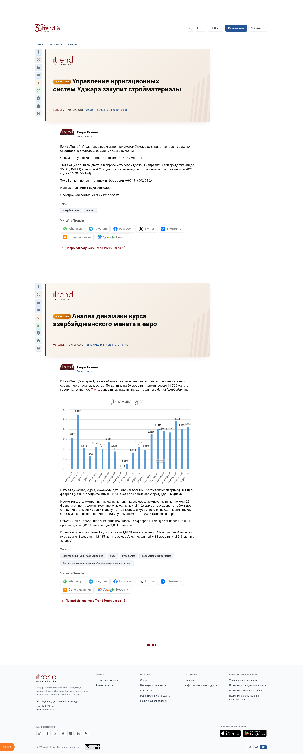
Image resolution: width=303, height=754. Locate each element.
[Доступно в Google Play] (255, 733)
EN (250, 747)
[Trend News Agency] (46, 677)
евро (113, 555)
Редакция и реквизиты (153, 685)
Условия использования (243, 680)
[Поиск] (190, 28)
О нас (143, 680)
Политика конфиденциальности (247, 685)
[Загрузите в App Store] (230, 733)
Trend (95, 389)
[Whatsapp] (39, 733)
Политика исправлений (153, 701)
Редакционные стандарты (155, 695)
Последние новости (107, 680)
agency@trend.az (45, 709)
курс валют (128, 555)
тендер (90, 210)
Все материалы (84, 136)
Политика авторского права (245, 690)
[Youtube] (63, 733)
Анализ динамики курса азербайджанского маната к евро (97, 563)
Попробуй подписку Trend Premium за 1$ (95, 248)
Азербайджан (71, 210)
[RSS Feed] (86, 733)
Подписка (190, 680)
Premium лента (104, 685)
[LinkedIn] (78, 733)
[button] (38, 52)
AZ (256, 747)
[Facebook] (47, 733)
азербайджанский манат (156, 555)
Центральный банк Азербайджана (83, 555)
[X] (55, 733)
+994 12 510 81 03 (45, 705)
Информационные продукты (201, 685)
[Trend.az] (48, 28)
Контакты (146, 690)
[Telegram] (70, 733)
